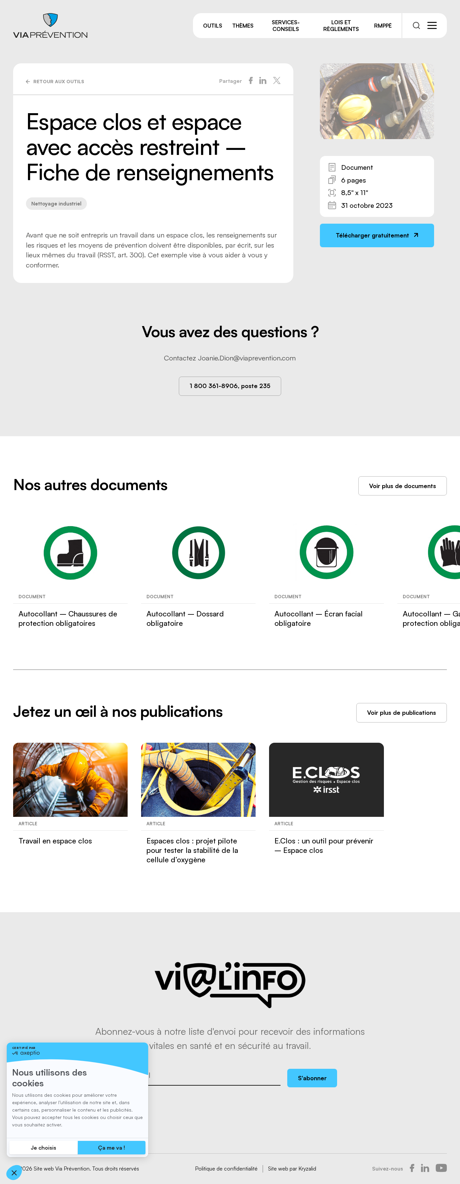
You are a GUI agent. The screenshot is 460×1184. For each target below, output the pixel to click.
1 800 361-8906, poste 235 (230, 385)
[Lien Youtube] (441, 1169)
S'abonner (312, 1078)
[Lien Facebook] (412, 1169)
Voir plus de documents (402, 485)
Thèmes (243, 25)
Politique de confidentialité (226, 1168)
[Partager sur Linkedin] (262, 81)
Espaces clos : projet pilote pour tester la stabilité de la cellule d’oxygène (192, 850)
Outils (212, 25)
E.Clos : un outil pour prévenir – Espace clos (323, 845)
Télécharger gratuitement (372, 235)
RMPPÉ (383, 25)
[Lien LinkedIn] (425, 1169)
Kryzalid (307, 1168)
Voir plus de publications (401, 712)
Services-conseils (286, 25)
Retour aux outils (58, 81)
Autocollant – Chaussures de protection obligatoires (68, 618)
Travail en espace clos (55, 840)
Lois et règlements (341, 25)
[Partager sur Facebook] (251, 81)
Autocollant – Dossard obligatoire (185, 618)
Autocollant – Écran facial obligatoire (318, 618)
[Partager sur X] (277, 81)
